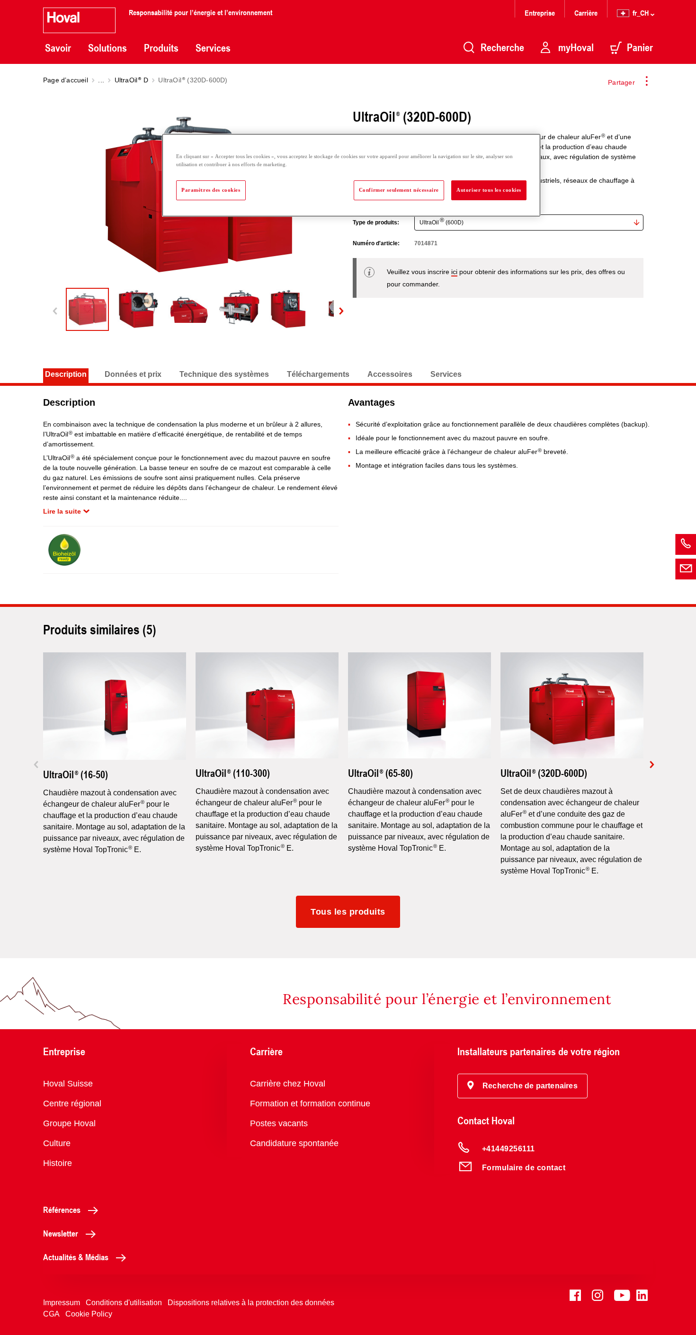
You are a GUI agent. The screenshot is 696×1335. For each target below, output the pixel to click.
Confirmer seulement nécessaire (399, 190)
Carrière (586, 12)
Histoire (57, 1163)
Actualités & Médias (75, 1257)
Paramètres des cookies (211, 190)
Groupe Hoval (69, 1123)
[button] (522, 1086)
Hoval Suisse (68, 1083)
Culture (57, 1143)
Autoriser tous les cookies (488, 190)
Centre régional (72, 1103)
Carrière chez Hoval (287, 1083)
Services (213, 48)
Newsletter (60, 1233)
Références (61, 1209)
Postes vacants (279, 1123)
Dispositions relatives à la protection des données (251, 1303)
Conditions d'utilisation (124, 1303)
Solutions (107, 48)
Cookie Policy (88, 1314)
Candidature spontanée (294, 1143)
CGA (51, 1314)
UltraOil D (131, 80)
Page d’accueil (65, 80)
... (101, 80)
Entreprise (540, 12)
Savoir (58, 48)
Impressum (61, 1303)
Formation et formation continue (310, 1103)
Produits (161, 48)
